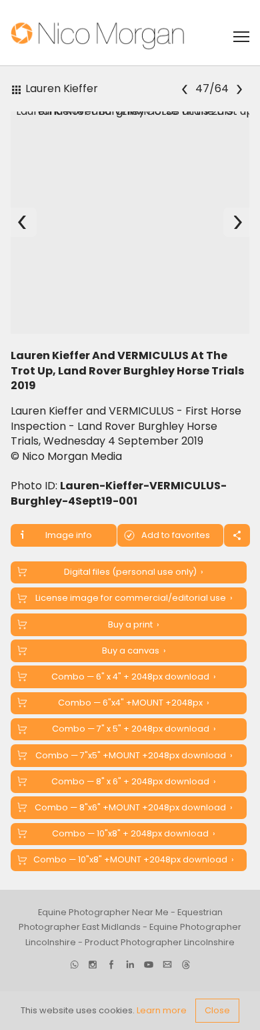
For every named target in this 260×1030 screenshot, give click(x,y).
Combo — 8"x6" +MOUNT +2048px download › (134, 807)
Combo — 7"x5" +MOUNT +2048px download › (134, 755)
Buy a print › (133, 624)
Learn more (162, 1010)
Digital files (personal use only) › (133, 571)
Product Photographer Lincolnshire (160, 942)
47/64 (211, 88)
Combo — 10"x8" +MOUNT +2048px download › (133, 859)
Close (217, 1010)
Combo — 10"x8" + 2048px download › (133, 833)
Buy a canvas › (134, 650)
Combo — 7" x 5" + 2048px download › (134, 728)
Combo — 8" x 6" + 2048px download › (133, 781)
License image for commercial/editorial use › (134, 597)
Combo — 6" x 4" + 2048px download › (133, 676)
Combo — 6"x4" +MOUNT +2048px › (133, 702)
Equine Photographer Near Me (103, 912)
